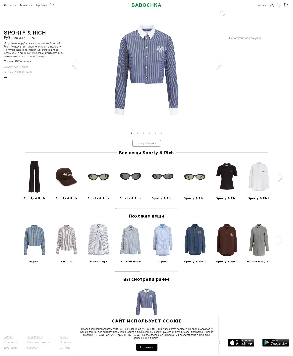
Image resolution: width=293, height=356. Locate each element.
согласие (182, 328)
